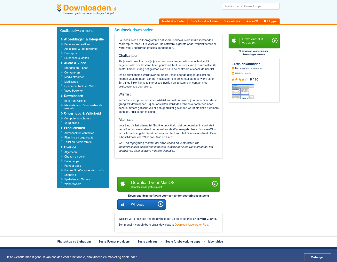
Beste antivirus (147, 241)
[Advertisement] (168, 168)
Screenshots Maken (76, 58)
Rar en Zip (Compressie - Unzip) (84, 170)
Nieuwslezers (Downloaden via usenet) (83, 106)
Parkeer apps (72, 165)
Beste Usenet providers (114, 241)
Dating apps (71, 161)
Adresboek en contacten (79, 133)
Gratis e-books (232, 21)
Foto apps (70, 53)
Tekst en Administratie (78, 142)
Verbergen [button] (318, 257)
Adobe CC (252, 21)
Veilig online (71, 123)
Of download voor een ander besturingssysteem (254, 52)
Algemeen (70, 152)
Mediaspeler (72, 81)
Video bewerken (74, 90)
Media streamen (74, 77)
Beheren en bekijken (77, 44)
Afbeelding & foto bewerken (81, 49)
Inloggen (271, 21)
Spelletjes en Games (77, 179)
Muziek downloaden (173, 21)
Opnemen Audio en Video (80, 86)
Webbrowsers (72, 184)
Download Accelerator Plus (191, 224)
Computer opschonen (77, 118)
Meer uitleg (215, 241)
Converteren (72, 72)
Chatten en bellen (75, 156)
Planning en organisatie (78, 137)
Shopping (70, 175)
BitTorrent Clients (75, 101)
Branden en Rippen (76, 68)
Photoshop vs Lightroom (74, 241)
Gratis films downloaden (204, 21)
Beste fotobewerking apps (182, 241)
